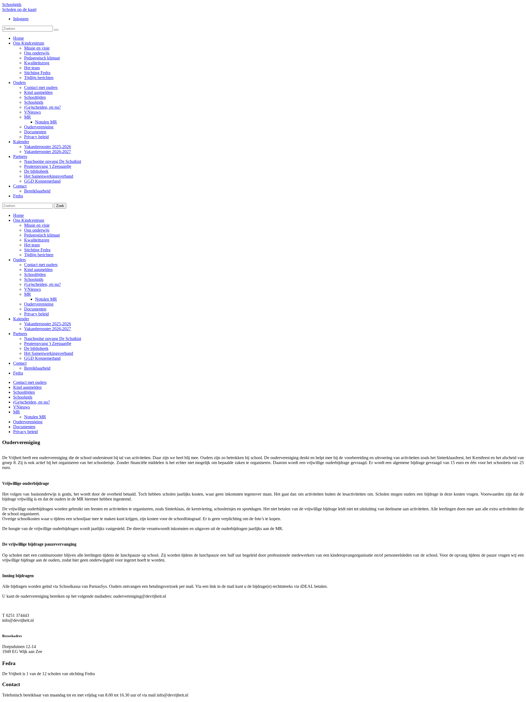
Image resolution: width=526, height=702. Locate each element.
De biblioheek (36, 348)
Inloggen (20, 18)
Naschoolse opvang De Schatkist (52, 338)
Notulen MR (46, 299)
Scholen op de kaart (19, 9)
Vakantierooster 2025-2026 (47, 323)
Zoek (60, 206)
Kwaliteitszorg (36, 240)
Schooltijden (35, 274)
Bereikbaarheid (37, 368)
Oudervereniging (38, 304)
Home (18, 215)
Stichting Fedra (37, 250)
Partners (20, 333)
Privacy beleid (36, 314)
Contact (20, 363)
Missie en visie (37, 225)
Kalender (21, 319)
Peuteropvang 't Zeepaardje (47, 343)
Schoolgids (11, 4)
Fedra (18, 373)
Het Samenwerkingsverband (48, 353)
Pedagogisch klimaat (42, 235)
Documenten (35, 309)
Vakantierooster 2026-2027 (47, 328)
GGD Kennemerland (42, 358)
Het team (32, 245)
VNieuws (32, 289)
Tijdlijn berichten (38, 254)
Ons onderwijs (36, 230)
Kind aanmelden (38, 269)
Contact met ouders (41, 264)
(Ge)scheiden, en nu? (42, 284)
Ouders (19, 259)
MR (27, 294)
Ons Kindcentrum (28, 220)
